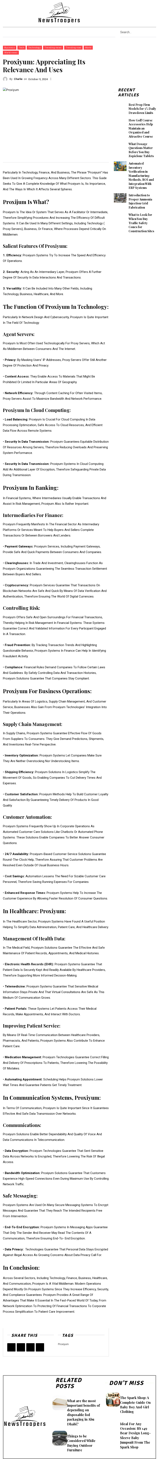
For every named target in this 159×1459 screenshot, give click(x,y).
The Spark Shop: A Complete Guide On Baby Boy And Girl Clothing (135, 1404)
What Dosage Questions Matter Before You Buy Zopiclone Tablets (141, 150)
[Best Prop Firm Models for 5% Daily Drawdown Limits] (120, 107)
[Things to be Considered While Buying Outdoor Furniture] (59, 1438)
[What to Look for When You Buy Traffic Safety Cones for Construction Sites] (120, 217)
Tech (21, 47)
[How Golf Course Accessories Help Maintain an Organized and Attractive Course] (120, 123)
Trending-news (53, 47)
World (88, 47)
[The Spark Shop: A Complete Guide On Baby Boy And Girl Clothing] (113, 1399)
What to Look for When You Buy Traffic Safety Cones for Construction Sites (141, 223)
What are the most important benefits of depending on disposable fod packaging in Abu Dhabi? (83, 1412)
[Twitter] (151, 12)
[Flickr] (130, 12)
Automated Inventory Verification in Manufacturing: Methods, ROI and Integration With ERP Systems (141, 175)
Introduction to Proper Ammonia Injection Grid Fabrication (140, 201)
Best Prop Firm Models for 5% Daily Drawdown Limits (142, 109)
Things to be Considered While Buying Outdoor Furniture (81, 1443)
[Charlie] (6, 79)
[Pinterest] (141, 12)
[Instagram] (135, 12)
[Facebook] (125, 12)
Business (9, 47)
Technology (34, 47)
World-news (10, 52)
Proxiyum (63, 1344)
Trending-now (73, 47)
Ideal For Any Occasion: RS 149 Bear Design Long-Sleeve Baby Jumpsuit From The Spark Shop (135, 1435)
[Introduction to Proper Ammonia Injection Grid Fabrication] (120, 198)
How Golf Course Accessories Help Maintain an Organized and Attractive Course (141, 128)
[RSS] (146, 12)
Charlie (18, 79)
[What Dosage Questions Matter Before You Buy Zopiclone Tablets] (120, 147)
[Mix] (40, 1347)
